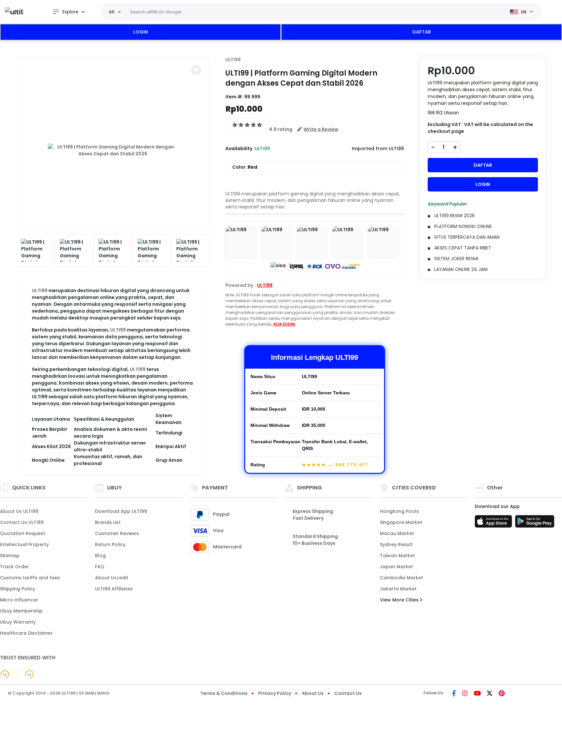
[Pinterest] (501, 694)
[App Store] (494, 523)
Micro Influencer (19, 600)
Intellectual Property (24, 544)
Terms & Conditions (224, 693)
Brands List (108, 522)
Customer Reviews (117, 533)
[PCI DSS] (5, 674)
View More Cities (400, 600)
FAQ (99, 566)
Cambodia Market (401, 577)
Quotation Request (22, 533)
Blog (100, 555)
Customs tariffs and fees (30, 577)
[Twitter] (489, 694)
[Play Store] (534, 523)
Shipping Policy (17, 589)
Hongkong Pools (399, 511)
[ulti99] (14, 12)
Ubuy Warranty (18, 622)
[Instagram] (465, 694)
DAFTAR (421, 32)
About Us (313, 693)
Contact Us (348, 693)
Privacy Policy (274, 693)
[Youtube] (477, 694)
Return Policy (110, 544)
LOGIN (140, 32)
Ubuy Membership (21, 611)
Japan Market (396, 566)
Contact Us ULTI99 (22, 522)
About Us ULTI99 (19, 511)
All (111, 12)
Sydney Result (396, 544)
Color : (244, 167)
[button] (196, 70)
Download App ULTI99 (121, 511)
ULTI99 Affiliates (114, 589)
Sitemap (10, 555)
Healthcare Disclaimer (26, 633)
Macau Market (397, 533)
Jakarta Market (398, 589)
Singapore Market (401, 522)
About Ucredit (111, 577)
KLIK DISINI (284, 324)
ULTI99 (39, 290)
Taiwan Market (397, 555)
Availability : (240, 148)
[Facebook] (454, 694)
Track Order (14, 566)
